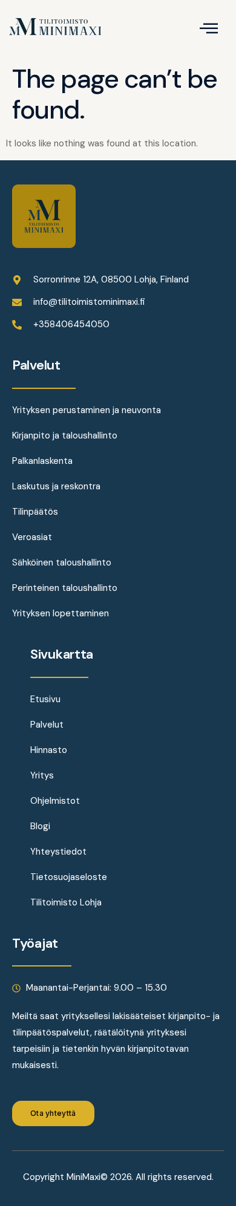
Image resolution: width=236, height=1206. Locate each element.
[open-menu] (208, 29)
